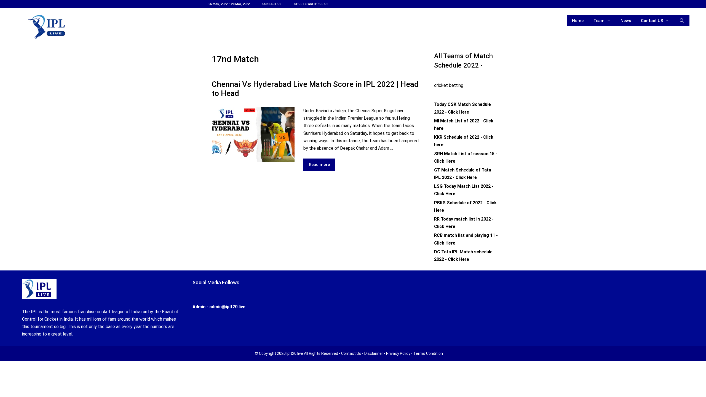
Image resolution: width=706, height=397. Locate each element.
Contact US (272, 4)
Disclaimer (373, 353)
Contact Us (351, 353)
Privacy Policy (398, 353)
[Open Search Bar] (681, 20)
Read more (322, 166)
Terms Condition (428, 353)
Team (599, 20)
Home (578, 20)
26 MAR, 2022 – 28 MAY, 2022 (229, 4)
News (626, 20)
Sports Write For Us (311, 4)
